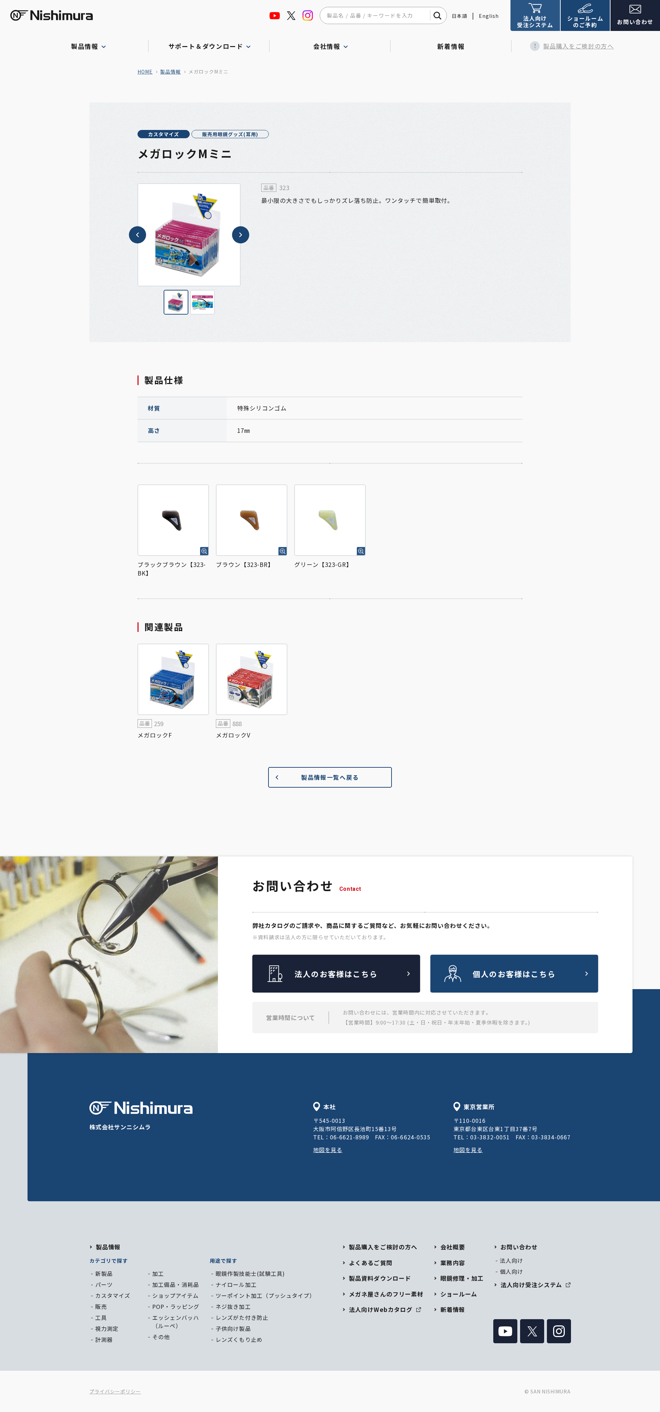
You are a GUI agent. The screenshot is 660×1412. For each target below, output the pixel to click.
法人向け (511, 1260)
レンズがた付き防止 (242, 1317)
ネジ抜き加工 (233, 1306)
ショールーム (458, 1294)
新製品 (104, 1273)
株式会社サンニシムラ (120, 1127)
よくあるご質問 (370, 1262)
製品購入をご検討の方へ (578, 46)
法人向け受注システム (535, 21)
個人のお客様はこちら (514, 973)
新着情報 (450, 46)
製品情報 (170, 71)
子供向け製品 (233, 1328)
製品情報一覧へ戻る (330, 777)
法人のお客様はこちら (336, 973)
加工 (158, 1273)
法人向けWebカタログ (380, 1309)
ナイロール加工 (236, 1284)
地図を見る (327, 1150)
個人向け (511, 1271)
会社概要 (452, 1247)
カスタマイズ (163, 134)
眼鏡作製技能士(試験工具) (250, 1273)
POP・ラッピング (175, 1306)
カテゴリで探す (108, 1260)
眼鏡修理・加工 (462, 1278)
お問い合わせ (635, 22)
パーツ (104, 1284)
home (145, 71)
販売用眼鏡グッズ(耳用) (230, 134)
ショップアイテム (175, 1295)
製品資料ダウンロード (380, 1278)
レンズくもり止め (239, 1339)
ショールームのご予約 (585, 21)
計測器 (104, 1339)
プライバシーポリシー (115, 1391)
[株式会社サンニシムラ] (51, 15)
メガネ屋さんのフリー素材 (386, 1294)
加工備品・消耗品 (175, 1284)
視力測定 (107, 1328)
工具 (101, 1317)
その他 (161, 1337)
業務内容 (452, 1262)
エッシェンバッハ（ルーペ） (175, 1321)
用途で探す (223, 1260)
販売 (101, 1306)
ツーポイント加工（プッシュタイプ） (265, 1295)
